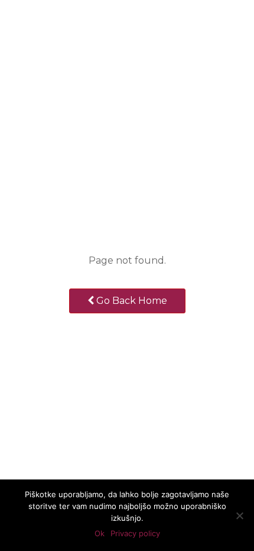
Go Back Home (130, 300)
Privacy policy (135, 533)
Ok (100, 533)
